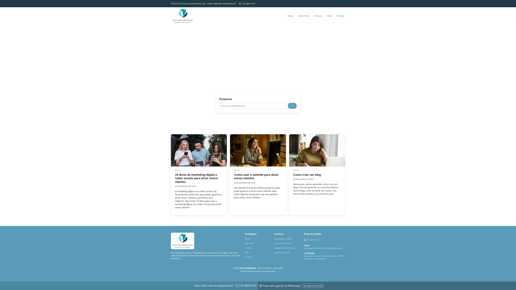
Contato (340, 16)
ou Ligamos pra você (313, 285)
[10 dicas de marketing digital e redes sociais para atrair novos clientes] (199, 152)
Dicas (177, 170)
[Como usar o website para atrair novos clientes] (258, 152)
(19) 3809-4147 (312, 240)
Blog (329, 16)
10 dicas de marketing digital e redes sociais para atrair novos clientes (196, 178)
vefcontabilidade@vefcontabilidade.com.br (323, 248)
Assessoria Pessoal (282, 243)
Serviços (317, 16)
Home (290, 16)
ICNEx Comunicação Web (265, 271)
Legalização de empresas (285, 248)
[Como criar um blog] (317, 152)
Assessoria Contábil (283, 239)
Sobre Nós (303, 16)
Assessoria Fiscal (281, 252)
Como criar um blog (307, 174)
